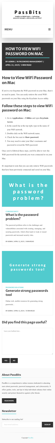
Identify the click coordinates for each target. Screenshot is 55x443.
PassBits (30, 438)
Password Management (31, 61)
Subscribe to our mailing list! (12, 419)
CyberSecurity (12, 211)
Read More (9, 401)
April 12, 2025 (19, 241)
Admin (11, 61)
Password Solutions (15, 287)
